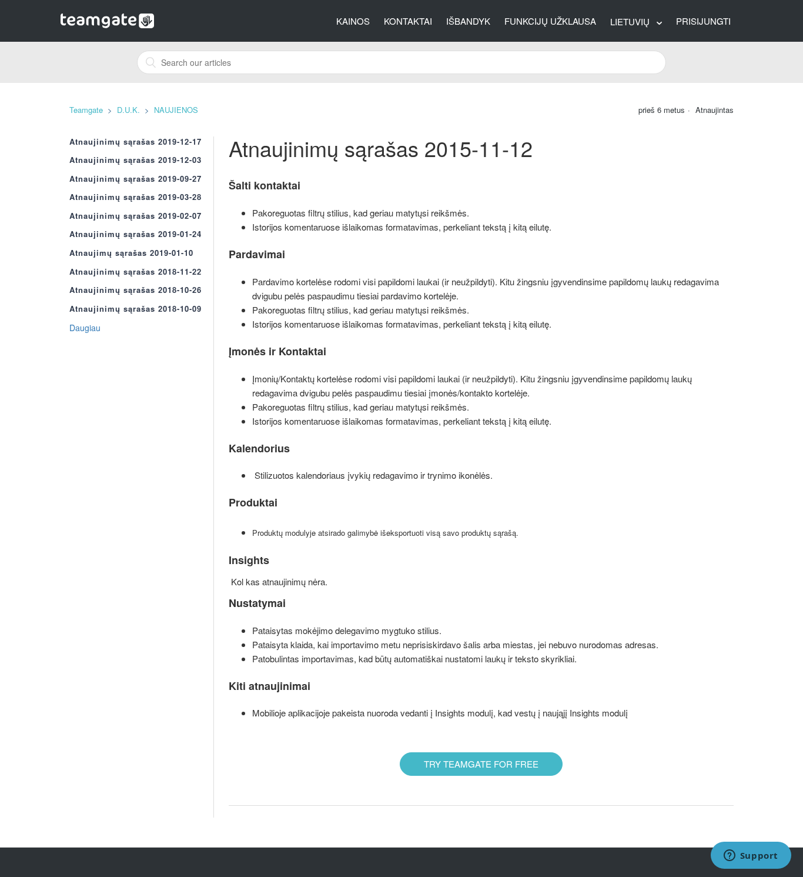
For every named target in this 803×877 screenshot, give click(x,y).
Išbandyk (468, 21)
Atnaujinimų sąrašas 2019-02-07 (135, 216)
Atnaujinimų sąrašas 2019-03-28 (135, 197)
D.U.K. (128, 109)
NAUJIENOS (176, 109)
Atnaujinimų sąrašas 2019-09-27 (135, 179)
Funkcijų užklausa (550, 21)
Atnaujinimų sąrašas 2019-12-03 (135, 160)
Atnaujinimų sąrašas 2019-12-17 (135, 141)
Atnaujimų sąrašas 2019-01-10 (131, 253)
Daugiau (85, 328)
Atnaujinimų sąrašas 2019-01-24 (135, 234)
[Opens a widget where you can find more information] (750, 856)
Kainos (353, 21)
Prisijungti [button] (703, 21)
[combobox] (401, 62)
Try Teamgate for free (481, 764)
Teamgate (86, 109)
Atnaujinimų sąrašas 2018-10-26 (135, 290)
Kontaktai (408, 21)
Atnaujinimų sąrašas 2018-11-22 (135, 271)
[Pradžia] (107, 19)
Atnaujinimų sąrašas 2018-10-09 (135, 309)
